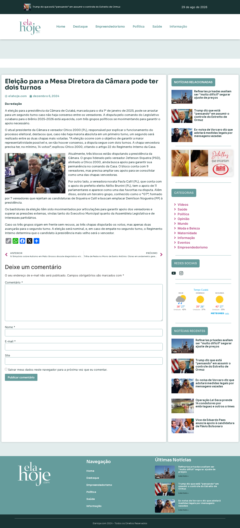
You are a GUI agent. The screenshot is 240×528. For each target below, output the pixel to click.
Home (60, 26)
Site (7, 355)
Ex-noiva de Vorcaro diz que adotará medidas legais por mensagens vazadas (213, 133)
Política (139, 26)
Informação (178, 26)
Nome (10, 327)
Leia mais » (183, 476)
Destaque (80, 26)
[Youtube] (173, 273)
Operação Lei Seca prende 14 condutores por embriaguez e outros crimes (215, 403)
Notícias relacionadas (193, 82)
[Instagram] (181, 273)
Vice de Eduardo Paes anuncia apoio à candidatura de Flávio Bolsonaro (215, 423)
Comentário (14, 282)
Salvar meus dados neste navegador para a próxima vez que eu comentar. (57, 369)
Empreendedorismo (110, 26)
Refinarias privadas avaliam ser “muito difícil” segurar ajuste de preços (212, 94)
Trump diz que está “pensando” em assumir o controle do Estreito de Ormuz (211, 115)
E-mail (10, 341)
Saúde (157, 26)
